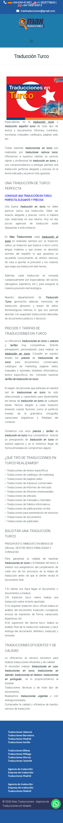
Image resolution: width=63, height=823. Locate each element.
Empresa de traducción (20, 772)
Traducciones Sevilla (19, 742)
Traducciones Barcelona (21, 735)
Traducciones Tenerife (20, 761)
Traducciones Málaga (19, 754)
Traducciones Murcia (19, 757)
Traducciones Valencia (20, 732)
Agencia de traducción (20, 769)
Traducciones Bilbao (19, 750)
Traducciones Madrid (19, 739)
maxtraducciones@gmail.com (37, 11)
